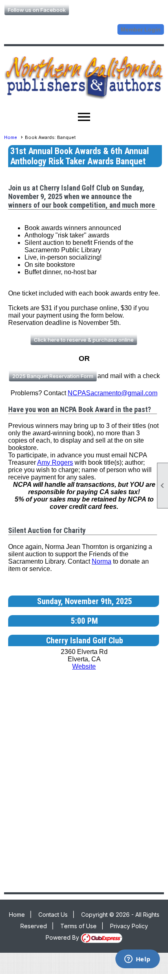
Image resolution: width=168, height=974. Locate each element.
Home (10, 137)
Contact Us (53, 914)
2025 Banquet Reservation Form (52, 376)
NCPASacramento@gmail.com (112, 393)
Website (84, 666)
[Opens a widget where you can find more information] (137, 959)
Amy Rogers (55, 462)
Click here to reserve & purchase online (84, 339)
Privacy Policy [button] (129, 926)
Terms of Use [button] (78, 926)
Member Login (141, 29)
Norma (101, 561)
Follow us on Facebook (37, 10)
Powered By (63, 937)
